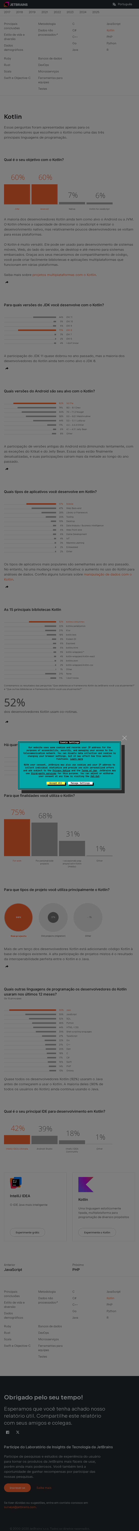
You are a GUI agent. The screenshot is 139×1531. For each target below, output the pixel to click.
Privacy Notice (61, 770)
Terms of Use (89, 770)
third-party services (43, 773)
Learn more (76, 759)
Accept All (55, 783)
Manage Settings (80, 783)
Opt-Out (94, 776)
